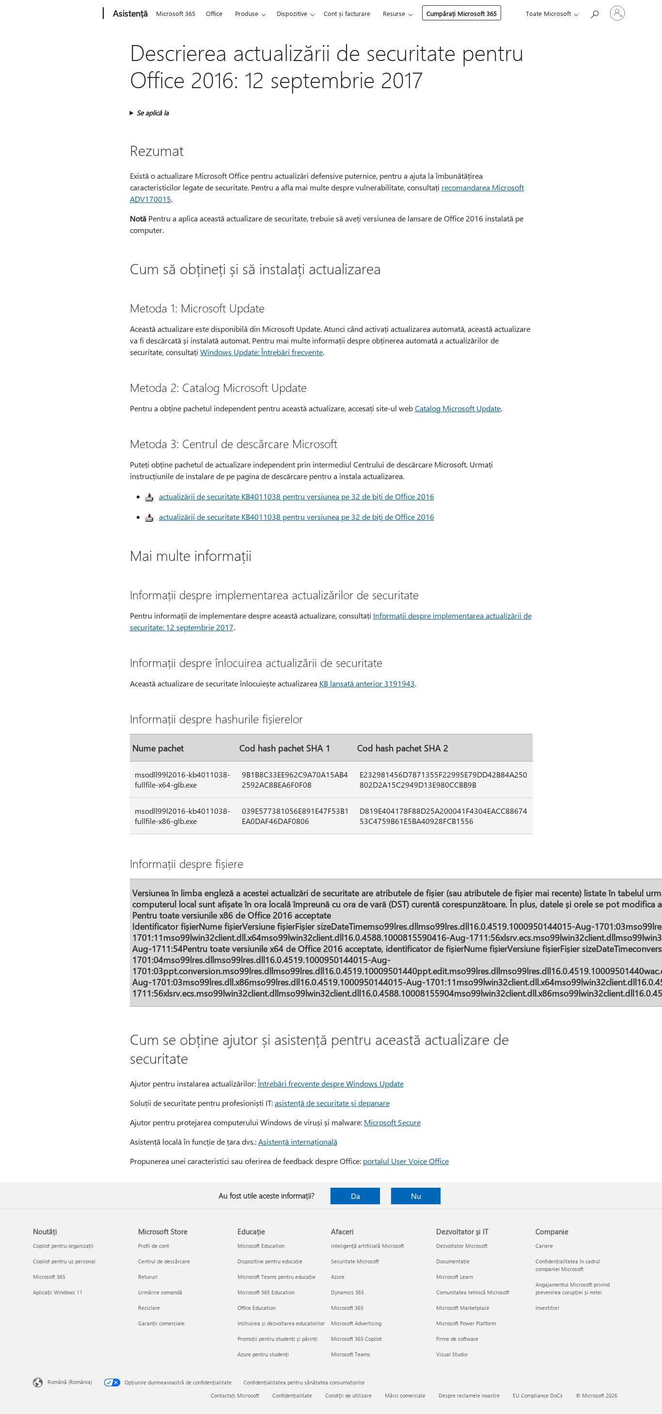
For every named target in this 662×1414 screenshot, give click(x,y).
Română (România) (69, 1381)
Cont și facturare (347, 13)
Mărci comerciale (405, 1395)
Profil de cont (153, 1245)
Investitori (547, 1307)
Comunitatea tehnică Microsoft (472, 1292)
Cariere (544, 1245)
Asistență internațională (297, 1141)
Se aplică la (153, 112)
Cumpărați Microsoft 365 (461, 13)
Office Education (256, 1307)
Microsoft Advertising (356, 1323)
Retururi (148, 1276)
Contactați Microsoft (235, 1395)
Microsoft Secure (392, 1122)
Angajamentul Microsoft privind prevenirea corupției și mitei (573, 1288)
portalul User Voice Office (406, 1161)
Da (355, 1196)
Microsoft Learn (454, 1276)
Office (214, 13)
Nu (416, 1196)
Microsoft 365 (175, 13)
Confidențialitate (292, 1395)
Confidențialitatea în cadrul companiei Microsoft (568, 1265)
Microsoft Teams (350, 1354)
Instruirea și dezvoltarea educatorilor (281, 1323)
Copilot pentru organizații (63, 1245)
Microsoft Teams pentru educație (276, 1276)
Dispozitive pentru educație (269, 1261)
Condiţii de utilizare (348, 1395)
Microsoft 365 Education (266, 1292)
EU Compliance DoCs (538, 1395)
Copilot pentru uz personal (64, 1261)
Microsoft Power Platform (466, 1323)
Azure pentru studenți (263, 1354)
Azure (338, 1276)
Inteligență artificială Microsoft (367, 1245)
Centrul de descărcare (164, 1261)
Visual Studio (451, 1354)
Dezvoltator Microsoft (462, 1245)
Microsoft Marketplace (462, 1307)
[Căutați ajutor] (594, 12)
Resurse (394, 13)
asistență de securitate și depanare (332, 1103)
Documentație (453, 1261)
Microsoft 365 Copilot (356, 1338)
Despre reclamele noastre (469, 1395)
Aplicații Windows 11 (57, 1292)
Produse (246, 13)
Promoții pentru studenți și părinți (277, 1338)
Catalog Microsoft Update (458, 408)
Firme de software (457, 1338)
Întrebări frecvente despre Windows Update (331, 1083)
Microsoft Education (260, 1245)
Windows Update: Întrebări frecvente (261, 352)
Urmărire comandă (160, 1292)
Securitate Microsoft (355, 1261)
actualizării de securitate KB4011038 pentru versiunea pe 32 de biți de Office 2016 (296, 496)
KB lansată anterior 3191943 (367, 683)
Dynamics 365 (347, 1292)
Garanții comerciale (161, 1323)
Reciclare (149, 1307)
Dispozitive (292, 13)
